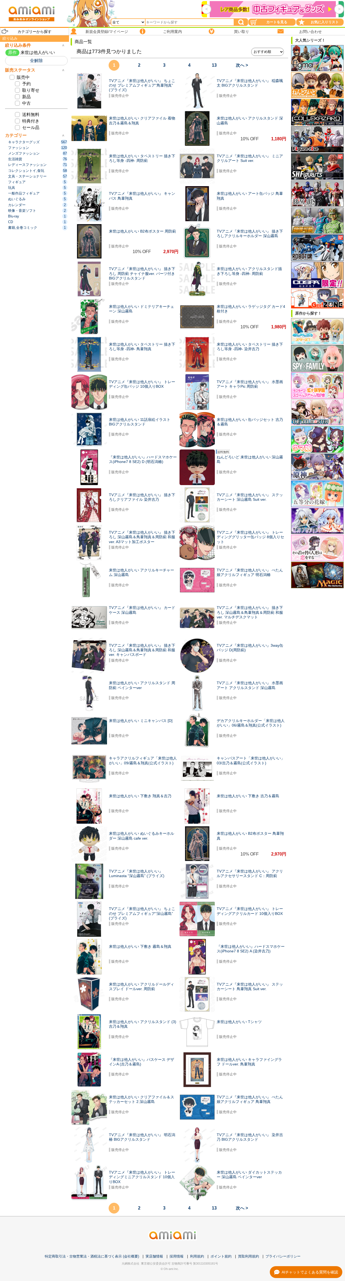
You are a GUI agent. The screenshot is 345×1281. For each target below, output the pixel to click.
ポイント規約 (221, 1256)
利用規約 (197, 1256)
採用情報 (177, 1256)
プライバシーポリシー (283, 1256)
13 (214, 65)
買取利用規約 (248, 1256)
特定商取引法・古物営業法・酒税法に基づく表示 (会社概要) (92, 1256)
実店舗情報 (154, 1256)
